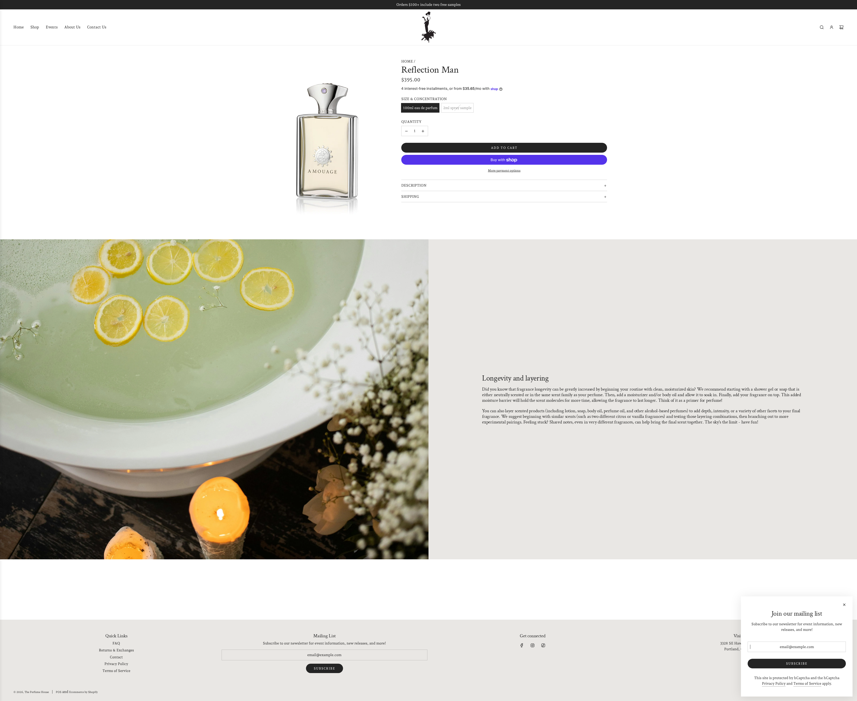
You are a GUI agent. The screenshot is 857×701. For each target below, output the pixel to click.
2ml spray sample (457, 108)
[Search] (822, 27)
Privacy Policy (774, 683)
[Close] (844, 605)
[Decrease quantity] (406, 131)
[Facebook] (522, 645)
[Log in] (831, 27)
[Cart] (841, 27)
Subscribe (324, 668)
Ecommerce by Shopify (83, 692)
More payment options (504, 171)
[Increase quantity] (423, 131)
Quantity (411, 122)
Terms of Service (807, 683)
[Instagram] (532, 645)
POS (58, 692)
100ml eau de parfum (420, 108)
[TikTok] (543, 645)
